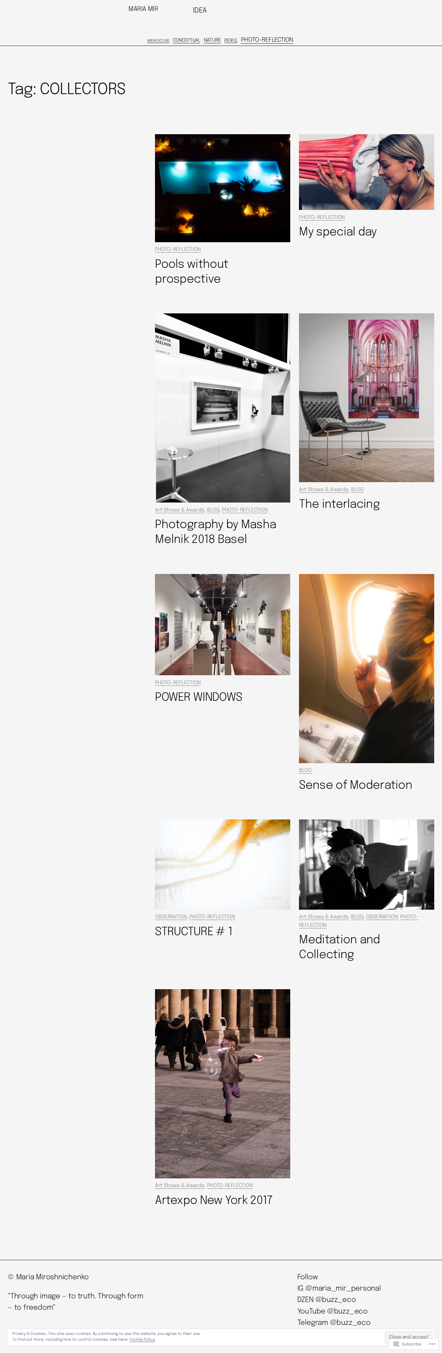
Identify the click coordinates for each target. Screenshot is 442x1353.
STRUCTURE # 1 (193, 932)
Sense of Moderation (355, 785)
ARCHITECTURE (158, 41)
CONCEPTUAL (186, 40)
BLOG (213, 510)
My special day (338, 232)
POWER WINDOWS (198, 697)
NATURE (212, 40)
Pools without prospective (191, 272)
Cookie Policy (142, 1340)
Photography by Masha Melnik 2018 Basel (215, 532)
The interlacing (339, 504)
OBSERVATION (171, 917)
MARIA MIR (143, 9)
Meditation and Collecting (339, 947)
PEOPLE (231, 40)
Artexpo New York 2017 (213, 1201)
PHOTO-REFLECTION (267, 40)
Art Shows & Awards (179, 510)
